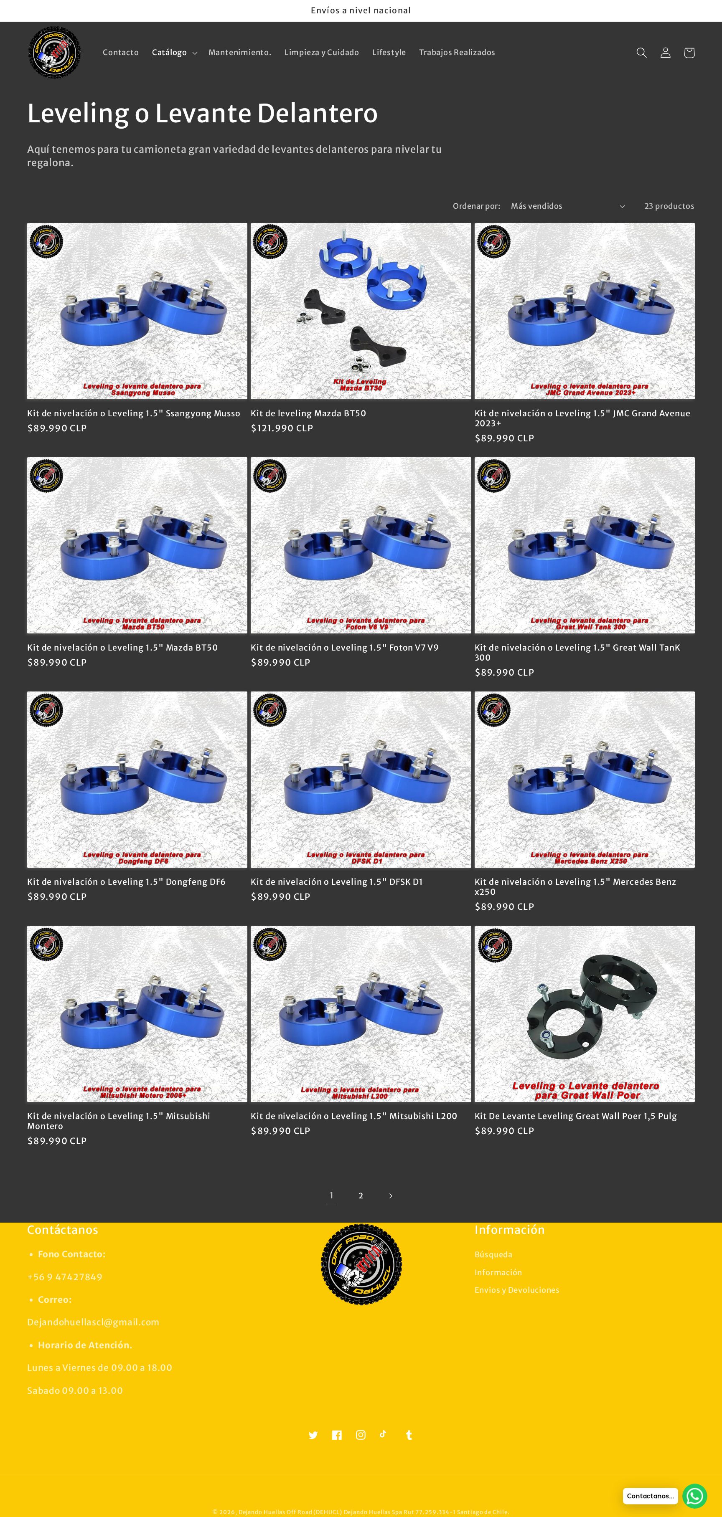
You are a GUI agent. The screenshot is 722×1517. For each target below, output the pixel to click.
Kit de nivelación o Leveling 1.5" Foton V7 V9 (345, 648)
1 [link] (332, 1195)
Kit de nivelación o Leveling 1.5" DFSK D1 (337, 882)
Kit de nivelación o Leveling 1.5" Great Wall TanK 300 (578, 653)
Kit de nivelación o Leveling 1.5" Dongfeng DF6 (126, 882)
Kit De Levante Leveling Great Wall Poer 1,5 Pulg (576, 1116)
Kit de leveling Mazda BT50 (308, 413)
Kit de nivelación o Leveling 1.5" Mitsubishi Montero (119, 1121)
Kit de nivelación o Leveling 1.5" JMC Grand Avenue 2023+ (583, 418)
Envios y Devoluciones (517, 1290)
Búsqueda (494, 1254)
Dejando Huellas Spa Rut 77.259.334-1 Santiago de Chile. (427, 1512)
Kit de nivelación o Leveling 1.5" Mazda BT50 (122, 648)
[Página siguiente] (390, 1196)
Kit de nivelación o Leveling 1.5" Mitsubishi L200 (354, 1116)
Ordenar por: (476, 206)
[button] (173, 53)
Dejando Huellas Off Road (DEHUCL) (290, 1512)
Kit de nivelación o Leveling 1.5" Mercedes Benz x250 (575, 887)
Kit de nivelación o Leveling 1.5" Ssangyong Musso (134, 413)
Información (499, 1272)
